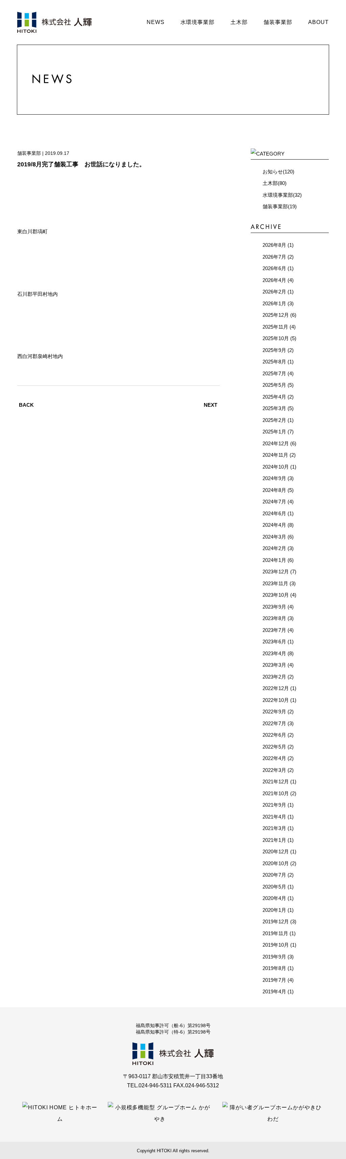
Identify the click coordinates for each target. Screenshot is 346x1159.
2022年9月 (274, 711)
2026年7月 (274, 257)
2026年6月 (274, 268)
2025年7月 (274, 373)
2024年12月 (276, 443)
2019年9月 (274, 957)
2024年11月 (275, 455)
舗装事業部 (278, 22)
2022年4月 (274, 758)
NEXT (210, 405)
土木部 (239, 22)
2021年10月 (276, 793)
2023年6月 (274, 641)
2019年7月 (274, 980)
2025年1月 (274, 431)
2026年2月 (274, 291)
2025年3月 (274, 408)
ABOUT (318, 22)
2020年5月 (274, 887)
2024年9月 (274, 478)
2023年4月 (274, 653)
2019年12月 (276, 921)
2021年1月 (274, 840)
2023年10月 (276, 595)
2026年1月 (274, 303)
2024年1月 (274, 560)
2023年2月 (274, 677)
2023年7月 (274, 630)
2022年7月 (274, 723)
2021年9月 (274, 805)
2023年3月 (274, 665)
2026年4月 (274, 280)
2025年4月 (274, 397)
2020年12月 (276, 851)
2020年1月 (274, 910)
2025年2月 (274, 420)
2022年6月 (274, 735)
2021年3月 (274, 828)
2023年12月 (276, 571)
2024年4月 (274, 525)
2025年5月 (274, 385)
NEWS (156, 22)
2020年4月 (274, 898)
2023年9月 (274, 607)
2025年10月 (276, 338)
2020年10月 (276, 863)
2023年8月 (274, 618)
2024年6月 (274, 513)
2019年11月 (275, 933)
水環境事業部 (197, 22)
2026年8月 (274, 245)
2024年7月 (274, 501)
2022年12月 (276, 688)
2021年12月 (276, 781)
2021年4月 (274, 817)
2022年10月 (276, 700)
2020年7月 (274, 875)
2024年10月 (276, 467)
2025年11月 (275, 327)
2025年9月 (274, 350)
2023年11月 (275, 583)
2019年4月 (274, 991)
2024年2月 (274, 548)
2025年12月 (276, 315)
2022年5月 (274, 747)
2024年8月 (274, 490)
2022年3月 (274, 770)
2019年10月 (276, 945)
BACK (26, 405)
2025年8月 (274, 361)
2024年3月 (274, 537)
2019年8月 (274, 968)
